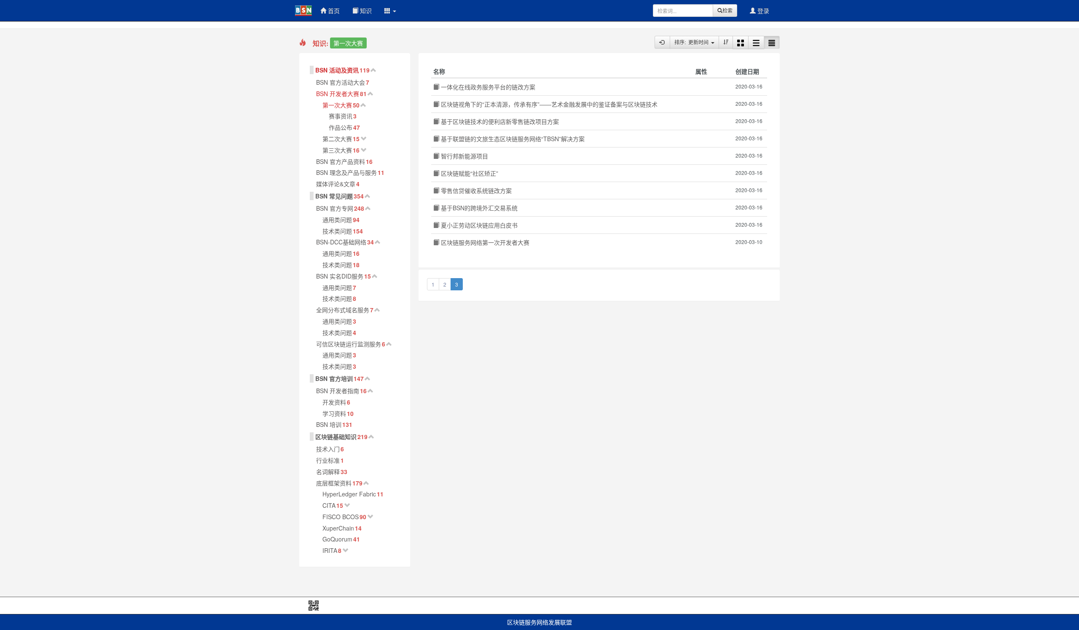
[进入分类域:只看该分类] (662, 42)
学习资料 (334, 413)
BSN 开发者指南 (337, 390)
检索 (727, 10)
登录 (762, 10)
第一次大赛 (337, 105)
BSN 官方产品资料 (340, 161)
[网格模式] (741, 42)
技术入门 (328, 449)
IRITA (329, 550)
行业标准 (328, 460)
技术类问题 (337, 231)
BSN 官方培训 (334, 378)
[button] (390, 10)
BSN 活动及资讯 (337, 70)
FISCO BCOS (340, 516)
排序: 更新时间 (692, 42)
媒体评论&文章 (335, 184)
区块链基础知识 (336, 436)
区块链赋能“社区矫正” (468, 173)
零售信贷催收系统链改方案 (475, 190)
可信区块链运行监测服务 (348, 344)
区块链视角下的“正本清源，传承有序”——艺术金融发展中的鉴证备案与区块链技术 (548, 104)
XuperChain (338, 528)
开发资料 (334, 402)
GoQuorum (337, 539)
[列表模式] (756, 42)
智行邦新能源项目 (463, 156)
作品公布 (340, 127)
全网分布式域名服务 (342, 310)
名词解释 (328, 471)
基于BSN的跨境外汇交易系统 (478, 208)
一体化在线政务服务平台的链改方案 (487, 87)
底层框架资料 (334, 483)
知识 (365, 10)
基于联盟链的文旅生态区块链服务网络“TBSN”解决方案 (512, 138)
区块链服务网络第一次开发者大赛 (484, 242)
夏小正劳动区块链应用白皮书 (478, 225)
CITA (329, 505)
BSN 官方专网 (334, 208)
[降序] (726, 42)
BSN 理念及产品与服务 (346, 172)
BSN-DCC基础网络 (341, 242)
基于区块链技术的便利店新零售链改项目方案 (499, 121)
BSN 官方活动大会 (340, 82)
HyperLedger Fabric (349, 494)
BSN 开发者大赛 (337, 93)
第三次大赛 (337, 150)
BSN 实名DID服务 (339, 276)
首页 (333, 10)
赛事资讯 (340, 116)
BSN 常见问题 (334, 196)
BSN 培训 (328, 424)
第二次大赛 (337, 138)
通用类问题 (337, 219)
